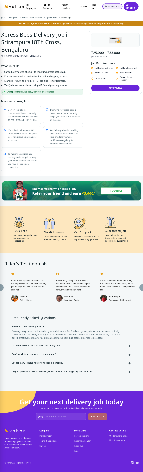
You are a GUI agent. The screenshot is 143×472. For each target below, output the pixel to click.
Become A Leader (82, 441)
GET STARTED (130, 6)
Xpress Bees (51, 17)
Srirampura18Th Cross (32, 17)
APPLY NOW (115, 88)
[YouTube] (137, 462)
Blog (76, 451)
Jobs (3, 17)
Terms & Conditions (48, 441)
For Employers (31, 6)
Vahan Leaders (66, 6)
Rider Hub (93, 6)
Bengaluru (13, 17)
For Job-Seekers (47, 6)
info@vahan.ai (119, 440)
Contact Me (97, 416)
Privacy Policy (45, 436)
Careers (83, 6)
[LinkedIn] (132, 462)
